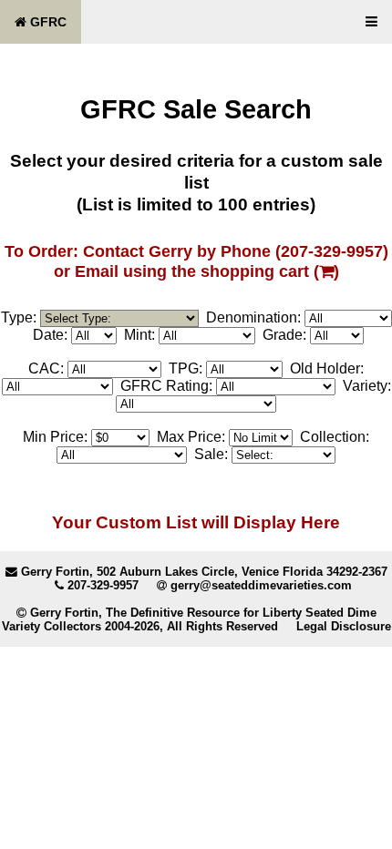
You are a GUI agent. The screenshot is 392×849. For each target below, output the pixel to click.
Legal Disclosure (343, 626)
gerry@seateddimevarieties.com (261, 585)
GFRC (46, 22)
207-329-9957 (103, 585)
